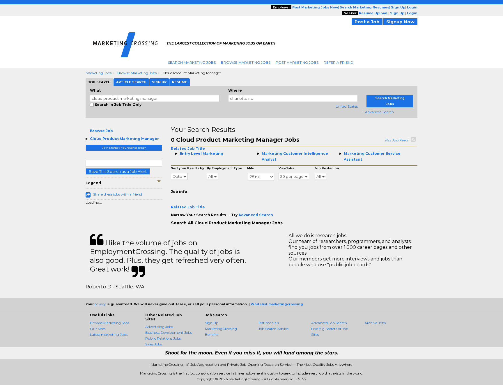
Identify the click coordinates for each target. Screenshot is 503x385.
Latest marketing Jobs (108, 334)
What (95, 90)
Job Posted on (327, 168)
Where (235, 90)
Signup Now (400, 21)
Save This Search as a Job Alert (118, 171)
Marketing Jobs (98, 73)
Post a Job (367, 21)
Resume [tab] (179, 82)
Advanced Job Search (329, 323)
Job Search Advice (273, 329)
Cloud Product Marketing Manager (124, 138)
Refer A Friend (338, 62)
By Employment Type (224, 168)
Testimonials (268, 323)
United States (347, 106)
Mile (250, 168)
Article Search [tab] (131, 82)
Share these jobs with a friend (117, 194)
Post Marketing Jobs (297, 62)
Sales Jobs (153, 344)
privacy (100, 304)
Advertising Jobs (159, 326)
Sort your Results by (187, 168)
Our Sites (97, 329)
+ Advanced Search (378, 112)
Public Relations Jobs (163, 338)
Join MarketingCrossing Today (124, 148)
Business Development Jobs (168, 332)
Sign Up (211, 323)
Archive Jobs (375, 323)
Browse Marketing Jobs (245, 62)
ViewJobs (286, 168)
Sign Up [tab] (159, 82)
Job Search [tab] (99, 82)
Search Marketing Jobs (192, 62)
